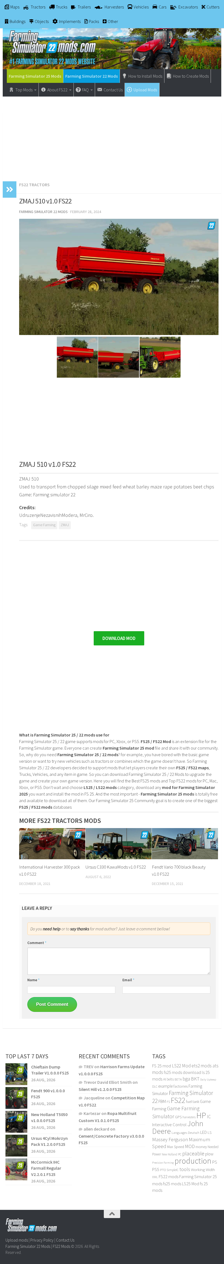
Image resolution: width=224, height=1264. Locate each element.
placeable (193, 1153)
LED (203, 1132)
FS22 (178, 1100)
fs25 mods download (182, 1072)
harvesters (189, 1117)
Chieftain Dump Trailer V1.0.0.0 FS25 (50, 1070)
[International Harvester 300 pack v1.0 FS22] (52, 843)
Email (128, 979)
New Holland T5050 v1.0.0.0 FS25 (49, 1117)
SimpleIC (173, 1170)
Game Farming (44, 525)
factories (180, 1086)
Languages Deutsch (185, 1132)
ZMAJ (65, 525)
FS (168, 1102)
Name (33, 979)
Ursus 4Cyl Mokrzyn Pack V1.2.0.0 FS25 (49, 1141)
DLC (154, 1086)
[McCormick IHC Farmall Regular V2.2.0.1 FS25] (16, 1169)
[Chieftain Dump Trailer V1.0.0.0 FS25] (16, 1074)
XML (155, 1177)
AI (164, 1079)
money (201, 1146)
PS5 (155, 1169)
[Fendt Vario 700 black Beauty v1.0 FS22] (185, 843)
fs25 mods (172, 1183)
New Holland (169, 1154)
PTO (163, 1170)
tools (184, 1169)
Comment (36, 942)
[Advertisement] (112, 136)
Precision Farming (163, 1162)
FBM (162, 1101)
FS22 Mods (61, 1246)
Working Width (203, 1169)
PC (179, 1154)
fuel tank (192, 1101)
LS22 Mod (181, 1066)
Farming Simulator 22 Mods (91, 76)
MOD (190, 1146)
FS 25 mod (161, 1065)
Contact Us (65, 1240)
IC (209, 1117)
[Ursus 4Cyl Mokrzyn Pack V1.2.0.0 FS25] (16, 1146)
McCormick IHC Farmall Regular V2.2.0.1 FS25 (46, 1168)
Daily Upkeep (208, 1079)
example (165, 1086)
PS (214, 1162)
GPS (178, 1117)
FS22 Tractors (34, 184)
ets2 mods (201, 1066)
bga (186, 1079)
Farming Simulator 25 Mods (35, 76)
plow (209, 1154)
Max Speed (175, 1146)
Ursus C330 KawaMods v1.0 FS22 (116, 867)
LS (209, 1132)
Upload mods (16, 1240)
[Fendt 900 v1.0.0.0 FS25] (16, 1098)
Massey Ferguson (170, 1139)
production (193, 1161)
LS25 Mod (190, 1183)
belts (170, 1079)
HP (201, 1115)
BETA (178, 1079)
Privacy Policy (42, 1240)
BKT (195, 1079)
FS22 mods (168, 1176)
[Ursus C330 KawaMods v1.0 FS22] (119, 843)
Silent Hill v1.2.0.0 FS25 (100, 1089)
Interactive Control (169, 1125)
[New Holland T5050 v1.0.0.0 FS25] (16, 1122)
